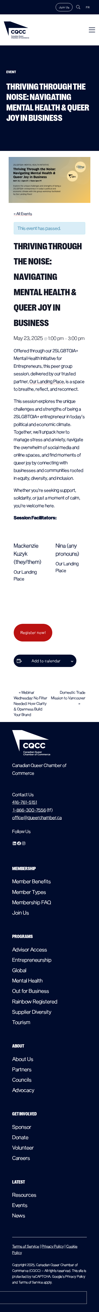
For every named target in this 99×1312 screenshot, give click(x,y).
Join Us (64, 7)
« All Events (23, 213)
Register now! (33, 632)
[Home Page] (16, 29)
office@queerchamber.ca (37, 817)
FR (88, 7)
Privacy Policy (53, 1246)
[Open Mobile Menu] (92, 30)
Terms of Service (25, 1246)
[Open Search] (78, 7)
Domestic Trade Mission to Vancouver (68, 698)
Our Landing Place (46, 381)
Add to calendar (45, 661)
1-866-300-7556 (29, 810)
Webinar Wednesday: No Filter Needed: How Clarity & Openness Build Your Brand (30, 703)
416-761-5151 (24, 802)
